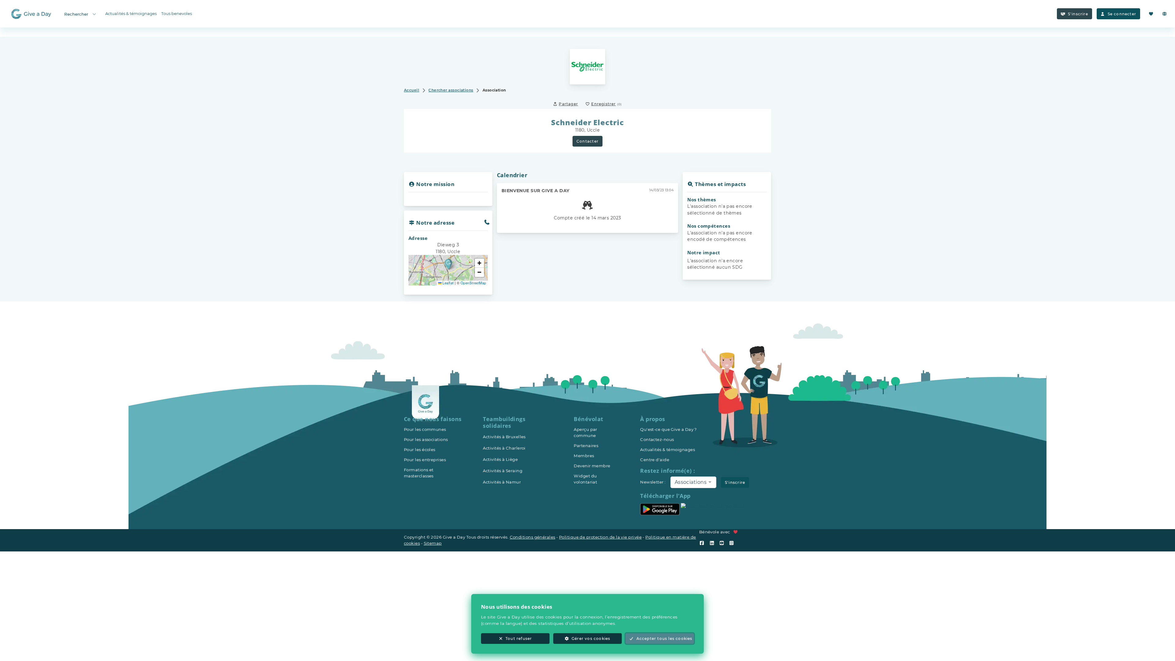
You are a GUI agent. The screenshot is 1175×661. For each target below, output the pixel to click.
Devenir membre (592, 465)
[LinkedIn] (713, 543)
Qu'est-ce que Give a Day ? (668, 429)
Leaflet (448, 282)
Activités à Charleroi (504, 448)
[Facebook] (703, 543)
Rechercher (76, 14)
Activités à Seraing (502, 470)
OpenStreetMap (473, 282)
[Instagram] (733, 543)
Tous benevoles (176, 13)
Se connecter (1122, 14)
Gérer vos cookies (591, 638)
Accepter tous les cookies (664, 638)
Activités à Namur (502, 482)
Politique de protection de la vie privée (600, 537)
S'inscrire (1078, 14)
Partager (568, 104)
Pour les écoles (419, 449)
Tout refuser (518, 638)
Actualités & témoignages (131, 13)
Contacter (587, 141)
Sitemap (433, 543)
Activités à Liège (500, 459)
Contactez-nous (657, 439)
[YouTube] (723, 543)
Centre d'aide (654, 459)
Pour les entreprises (425, 459)
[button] (448, 264)
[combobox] (693, 482)
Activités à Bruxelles (504, 436)
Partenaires (586, 445)
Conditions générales (532, 537)
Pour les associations (426, 439)
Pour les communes (425, 429)
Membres (584, 455)
